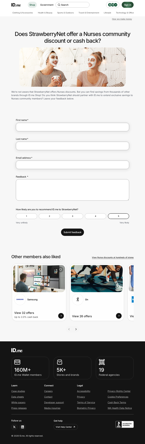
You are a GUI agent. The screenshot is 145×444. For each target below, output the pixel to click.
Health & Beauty (45, 13)
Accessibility (83, 391)
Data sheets (17, 396)
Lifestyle (107, 13)
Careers (48, 391)
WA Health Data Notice (120, 408)
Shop (32, 4)
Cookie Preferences (118, 396)
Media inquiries (52, 408)
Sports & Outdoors (65, 13)
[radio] (26, 216)
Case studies (18, 391)
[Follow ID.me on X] (14, 427)
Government (46, 4)
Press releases (19, 408)
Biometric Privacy (86, 408)
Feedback (22, 176)
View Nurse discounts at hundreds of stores (113, 257)
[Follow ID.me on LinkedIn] (22, 427)
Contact (48, 396)
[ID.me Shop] (17, 4)
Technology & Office (125, 13)
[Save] (60, 269)
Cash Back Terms (117, 402)
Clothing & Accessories (22, 13)
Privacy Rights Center (119, 391)
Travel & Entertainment (89, 13)
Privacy (81, 396)
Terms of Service (86, 402)
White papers (18, 402)
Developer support (54, 402)
